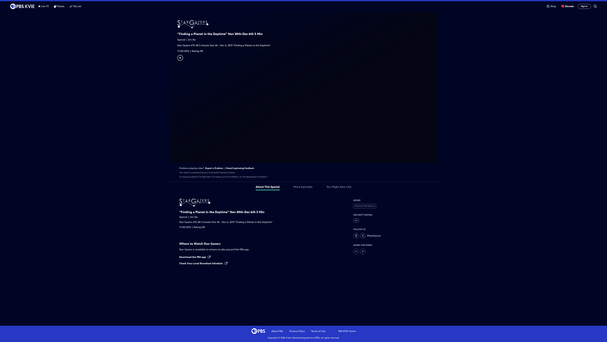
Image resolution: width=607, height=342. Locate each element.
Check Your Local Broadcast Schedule (201, 263)
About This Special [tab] (268, 187)
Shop (553, 6)
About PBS (277, 331)
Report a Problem (214, 168)
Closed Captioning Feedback (240, 168)
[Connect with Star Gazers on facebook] (356, 235)
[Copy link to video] (363, 251)
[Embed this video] (356, 251)
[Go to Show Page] (307, 24)
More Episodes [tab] (303, 187)
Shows (60, 6)
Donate (569, 6)
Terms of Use (318, 331)
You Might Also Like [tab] (338, 187)
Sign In (584, 6)
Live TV (45, 6)
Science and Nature (365, 206)
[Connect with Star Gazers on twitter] (363, 235)
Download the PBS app (192, 257)
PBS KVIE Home (347, 331)
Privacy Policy (297, 331)
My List (77, 6)
